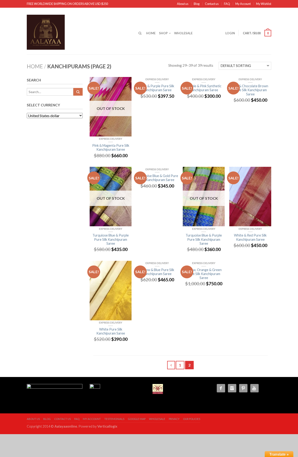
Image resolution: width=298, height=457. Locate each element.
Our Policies (191, 418)
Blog (197, 4)
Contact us (212, 4)
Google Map (137, 418)
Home (151, 33)
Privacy (174, 418)
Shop (163, 33)
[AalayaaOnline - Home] (79, 31)
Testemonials (114, 418)
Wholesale (183, 33)
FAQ (227, 4)
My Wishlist (263, 4)
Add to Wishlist (125, 82)
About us (182, 4)
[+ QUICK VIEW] (250, 196)
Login (230, 33)
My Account (243, 4)
